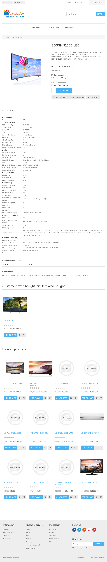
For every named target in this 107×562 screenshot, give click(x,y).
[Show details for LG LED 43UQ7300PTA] (15, 368)
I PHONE (84, 275)
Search (28, 529)
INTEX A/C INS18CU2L (38, 433)
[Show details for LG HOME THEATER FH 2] (92, 417)
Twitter (79, 530)
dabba (23, 275)
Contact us (6, 539)
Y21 (63, 275)
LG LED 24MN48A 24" (89, 483)
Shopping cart (54, 539)
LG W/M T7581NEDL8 (12, 433)
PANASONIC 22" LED (12, 320)
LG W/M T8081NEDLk (89, 383)
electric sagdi (33, 275)
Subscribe (77, 548)
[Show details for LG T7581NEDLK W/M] (66, 417)
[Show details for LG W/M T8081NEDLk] (92, 368)
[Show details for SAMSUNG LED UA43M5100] (40, 368)
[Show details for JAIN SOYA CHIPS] (40, 467)
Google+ (94, 530)
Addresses (52, 535)
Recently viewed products (34, 542)
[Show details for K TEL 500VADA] (66, 368)
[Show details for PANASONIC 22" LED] (15, 305)
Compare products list (33, 545)
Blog (27, 535)
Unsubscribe (87, 548)
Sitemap (6, 529)
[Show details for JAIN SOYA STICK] (15, 467)
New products (30, 548)
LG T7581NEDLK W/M (64, 433)
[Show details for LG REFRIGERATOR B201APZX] (66, 467)
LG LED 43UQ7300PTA (13, 383)
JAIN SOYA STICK (11, 483)
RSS (84, 530)
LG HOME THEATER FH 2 (91, 433)
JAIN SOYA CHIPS (36, 483)
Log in (76, 2)
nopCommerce (14, 557)
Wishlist (51, 542)
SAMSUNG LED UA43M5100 (35, 384)
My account (53, 529)
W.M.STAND (46, 275)
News (28, 532)
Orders (51, 532)
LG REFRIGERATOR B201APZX (63, 484)
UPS (3, 275)
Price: (54, 85)
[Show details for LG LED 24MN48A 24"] (92, 467)
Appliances (36, 28)
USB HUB (73, 275)
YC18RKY (13, 275)
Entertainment (70, 28)
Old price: (54, 82)
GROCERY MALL (52, 28)
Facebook (74, 530)
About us (6, 535)
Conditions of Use (9, 532)
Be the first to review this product (62, 66)
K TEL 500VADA (61, 383)
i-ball (56, 275)
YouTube (89, 530)
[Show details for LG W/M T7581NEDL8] (15, 417)
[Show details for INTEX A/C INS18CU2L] (40, 417)
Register (68, 2)
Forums (28, 539)
